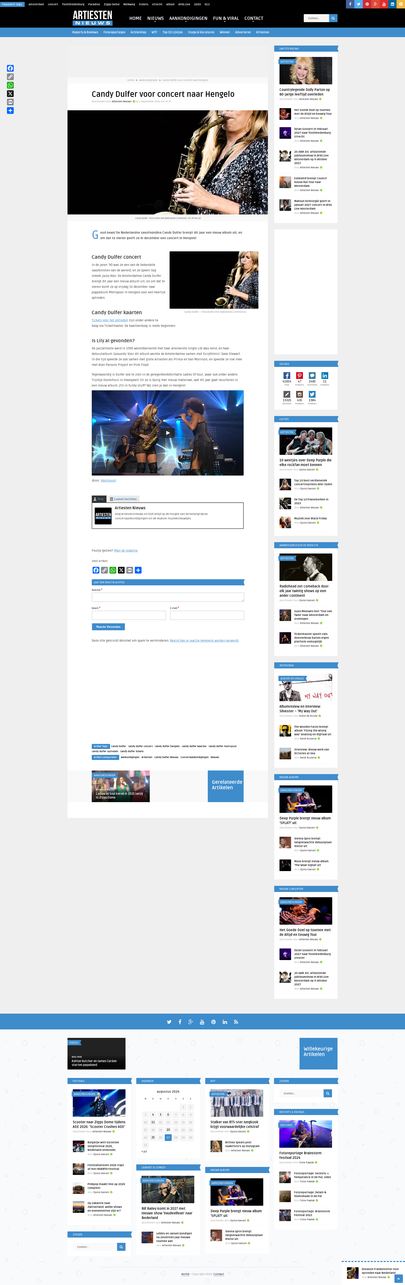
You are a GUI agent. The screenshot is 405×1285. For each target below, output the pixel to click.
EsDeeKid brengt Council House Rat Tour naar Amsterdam (310, 182)
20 (168, 1130)
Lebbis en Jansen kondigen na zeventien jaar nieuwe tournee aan (174, 1237)
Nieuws (215, 757)
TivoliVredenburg (73, 4)
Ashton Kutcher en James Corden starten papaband (94, 1063)
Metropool (108, 480)
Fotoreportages (114, 32)
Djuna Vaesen (307, 469)
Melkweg (129, 4)
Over (101, 499)
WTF (154, 32)
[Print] (10, 102)
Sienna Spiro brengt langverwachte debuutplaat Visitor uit (313, 842)
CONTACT (253, 18)
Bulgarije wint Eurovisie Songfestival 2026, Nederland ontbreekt (103, 1146)
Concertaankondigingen (195, 757)
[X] (10, 93)
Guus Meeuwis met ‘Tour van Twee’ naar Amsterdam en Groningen (313, 615)
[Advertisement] (168, 697)
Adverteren (243, 32)
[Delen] (10, 110)
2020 (197, 4)
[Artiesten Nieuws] (103, 523)
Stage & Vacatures (201, 32)
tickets (143, 4)
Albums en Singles (292, 678)
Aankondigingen (148, 80)
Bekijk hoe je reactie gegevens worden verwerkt (204, 640)
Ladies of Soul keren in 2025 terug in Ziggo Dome (119, 795)
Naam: (96, 608)
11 (153, 1122)
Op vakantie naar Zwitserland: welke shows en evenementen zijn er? (105, 1206)
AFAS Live (184, 4)
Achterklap (138, 32)
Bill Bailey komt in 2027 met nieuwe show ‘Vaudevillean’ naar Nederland (167, 1213)
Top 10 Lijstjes (173, 32)
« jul (144, 1151)
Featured (286, 1125)
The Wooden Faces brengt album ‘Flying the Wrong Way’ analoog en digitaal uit (312, 730)
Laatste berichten (125, 499)
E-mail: (174, 608)
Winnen (225, 32)
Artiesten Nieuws (122, 101)
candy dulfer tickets (132, 751)
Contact (218, 1274)
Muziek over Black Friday (310, 518)
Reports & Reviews (85, 32)
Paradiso (94, 4)
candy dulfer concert (140, 746)
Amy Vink (77, 1057)
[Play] (168, 433)
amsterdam (36, 4)
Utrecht (157, 4)
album (170, 4)
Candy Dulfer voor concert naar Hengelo (185, 80)
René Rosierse (308, 738)
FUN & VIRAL (226, 18)
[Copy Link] (10, 77)
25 (153, 1137)
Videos (74, 1042)
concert (53, 4)
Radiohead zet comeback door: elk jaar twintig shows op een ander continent (304, 591)
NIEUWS (155, 18)
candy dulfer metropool (222, 746)
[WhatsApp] (10, 85)
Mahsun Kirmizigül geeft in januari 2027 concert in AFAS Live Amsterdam (313, 204)
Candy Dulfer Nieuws (166, 757)
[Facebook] (10, 68)
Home (130, 80)
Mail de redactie (126, 550)
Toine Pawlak (306, 1162)
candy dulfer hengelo (167, 746)
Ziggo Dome (112, 4)
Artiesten (262, 32)
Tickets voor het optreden (110, 320)
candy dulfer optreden (105, 751)
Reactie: (97, 590)
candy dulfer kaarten (194, 746)
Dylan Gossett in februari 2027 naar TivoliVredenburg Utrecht (312, 132)
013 (207, 4)
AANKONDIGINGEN (188, 18)
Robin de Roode (308, 716)
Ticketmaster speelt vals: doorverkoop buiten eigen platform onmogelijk (311, 637)
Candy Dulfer (118, 746)
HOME (135, 18)
